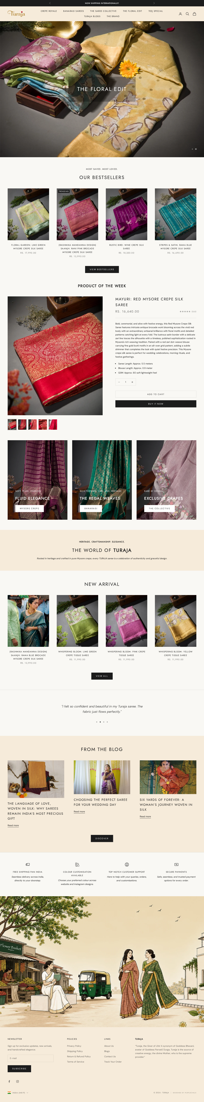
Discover (102, 838)
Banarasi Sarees (73, 11)
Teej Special (156, 11)
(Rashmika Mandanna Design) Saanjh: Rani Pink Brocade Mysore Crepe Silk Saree (77, 249)
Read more (13, 825)
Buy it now (156, 403)
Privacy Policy (74, 1046)
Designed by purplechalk (184, 1093)
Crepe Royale (49, 11)
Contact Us (110, 1056)
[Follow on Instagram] (17, 1081)
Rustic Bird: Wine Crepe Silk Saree (126, 247)
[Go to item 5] (52, 424)
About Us (109, 1046)
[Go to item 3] (32, 424)
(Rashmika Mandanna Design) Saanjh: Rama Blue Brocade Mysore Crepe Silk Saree (28, 655)
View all (102, 676)
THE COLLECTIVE (159, 508)
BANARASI (91, 508)
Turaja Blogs (92, 16)
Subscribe (19, 1068)
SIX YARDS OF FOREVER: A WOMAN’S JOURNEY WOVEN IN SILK (166, 804)
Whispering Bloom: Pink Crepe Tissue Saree (127, 653)
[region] (102, 89)
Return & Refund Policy (79, 1056)
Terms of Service (75, 1061)
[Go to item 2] (22, 424)
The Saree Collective (103, 11)
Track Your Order (113, 1061)
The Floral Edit (132, 11)
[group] (102, 89)
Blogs (107, 1051)
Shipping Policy (75, 1051)
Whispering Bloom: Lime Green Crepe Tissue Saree (77, 653)
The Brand (113, 16)
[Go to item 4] (42, 424)
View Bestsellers (102, 269)
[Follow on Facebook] (9, 1081)
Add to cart (156, 394)
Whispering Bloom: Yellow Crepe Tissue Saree (176, 653)
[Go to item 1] (12, 424)
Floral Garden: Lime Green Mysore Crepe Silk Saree (28, 247)
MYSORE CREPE (29, 508)
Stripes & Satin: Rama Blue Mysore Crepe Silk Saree (175, 247)
